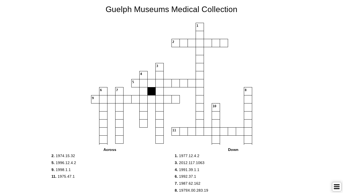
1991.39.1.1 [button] (187, 170)
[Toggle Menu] (336, 186)
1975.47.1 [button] (63, 176)
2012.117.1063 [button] (189, 163)
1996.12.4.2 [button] (63, 163)
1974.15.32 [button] (63, 156)
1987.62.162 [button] (187, 183)
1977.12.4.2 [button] (187, 156)
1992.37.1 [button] (185, 176)
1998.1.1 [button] (61, 170)
